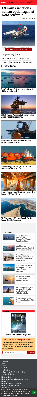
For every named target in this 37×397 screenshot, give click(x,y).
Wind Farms (5, 387)
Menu (33, 2)
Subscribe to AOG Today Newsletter (13, 372)
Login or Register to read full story (18, 49)
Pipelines (21, 58)
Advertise (4, 362)
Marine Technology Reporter (10, 385)
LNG (18, 55)
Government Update (9, 58)
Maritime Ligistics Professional (11, 383)
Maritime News (6, 377)
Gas (10, 62)
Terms (3, 364)
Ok (34, 392)
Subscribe (21, 2)
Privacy (3, 366)
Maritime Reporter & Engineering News (14, 379)
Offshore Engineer (7, 374)
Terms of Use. (12, 395)
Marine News (5, 381)
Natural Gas (17, 62)
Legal (13, 55)
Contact (4, 368)
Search (12, 2)
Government (27, 62)
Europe (4, 62)
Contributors (5, 370)
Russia (27, 58)
